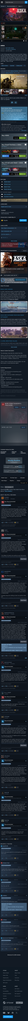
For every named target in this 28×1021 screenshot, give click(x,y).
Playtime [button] (12, 480)
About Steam (6, 972)
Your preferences (23, 452)
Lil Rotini (6, 497)
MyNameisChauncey (9, 612)
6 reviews (6, 821)
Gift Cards (5, 982)
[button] (3, 6)
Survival (12, 65)
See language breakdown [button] (3, 452)
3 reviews (6, 757)
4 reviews (6, 572)
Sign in (2, 98)
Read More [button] (23, 559)
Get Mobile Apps (8, 1016)
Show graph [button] (22, 482)
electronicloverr (8, 662)
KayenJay (6, 820)
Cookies (4, 996)
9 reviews (6, 717)
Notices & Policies (7, 993)
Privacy (4, 988)
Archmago (6, 716)
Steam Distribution (7, 980)
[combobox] (15, 2)
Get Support (17, 993)
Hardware (17, 977)
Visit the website (5, 234)
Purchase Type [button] (13, 477)
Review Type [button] (4, 477)
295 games (6, 498)
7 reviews (6, 693)
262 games (6, 614)
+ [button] (24, 65)
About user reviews (14, 452)
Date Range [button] (4, 480)
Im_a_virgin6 (7, 692)
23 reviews (13, 663)
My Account (17, 996)
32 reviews (6, 793)
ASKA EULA (4, 200)
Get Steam (17, 988)
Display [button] (18, 480)
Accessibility (6, 991)
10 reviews (6, 531)
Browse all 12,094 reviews (14, 955)
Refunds (5, 998)
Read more (24, 130)
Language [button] (22, 477)
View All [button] (24, 250)
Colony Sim (19, 65)
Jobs (16, 975)
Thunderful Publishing (11, 49)
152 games (6, 663)
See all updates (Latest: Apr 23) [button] (10, 275)
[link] (14, 156)
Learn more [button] (23, 220)
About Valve (17, 972)
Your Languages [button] (8, 487)
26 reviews (13, 498)
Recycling (17, 980)
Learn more (16, 119)
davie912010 (7, 571)
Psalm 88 (6, 792)
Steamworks (6, 977)
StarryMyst (7, 756)
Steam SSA (5, 975)
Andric (6, 530)
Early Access (5, 65)
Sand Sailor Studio (10, 47)
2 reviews (12, 614)
